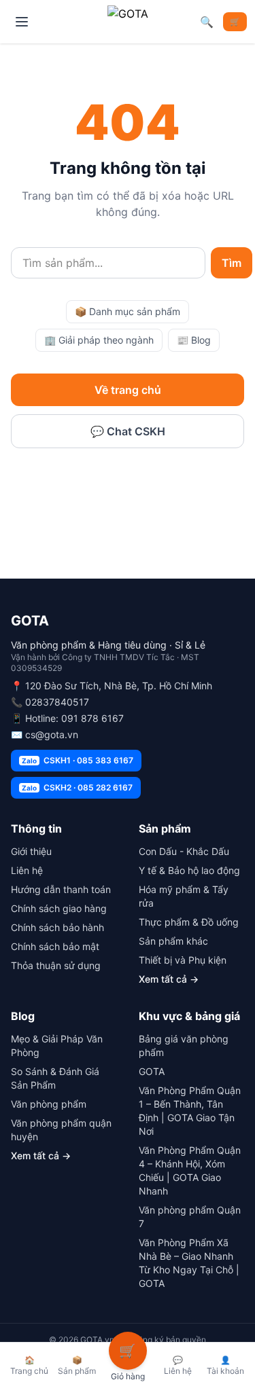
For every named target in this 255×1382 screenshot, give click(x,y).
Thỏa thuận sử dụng (56, 965)
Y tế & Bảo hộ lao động (189, 870)
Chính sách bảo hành (57, 927)
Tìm (231, 263)
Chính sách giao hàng (59, 908)
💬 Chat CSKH (127, 431)
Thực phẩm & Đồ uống (189, 922)
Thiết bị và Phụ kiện (182, 960)
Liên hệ (27, 870)
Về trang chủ (128, 390)
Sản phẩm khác (173, 941)
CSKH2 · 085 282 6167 (77, 787)
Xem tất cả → (169, 979)
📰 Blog (194, 340)
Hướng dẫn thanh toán (61, 889)
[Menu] (21, 21)
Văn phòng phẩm (48, 1104)
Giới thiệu (31, 851)
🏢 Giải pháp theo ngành (99, 340)
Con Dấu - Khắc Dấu (184, 851)
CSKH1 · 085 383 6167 (77, 760)
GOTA (152, 1071)
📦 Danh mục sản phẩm (127, 311)
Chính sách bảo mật (55, 946)
